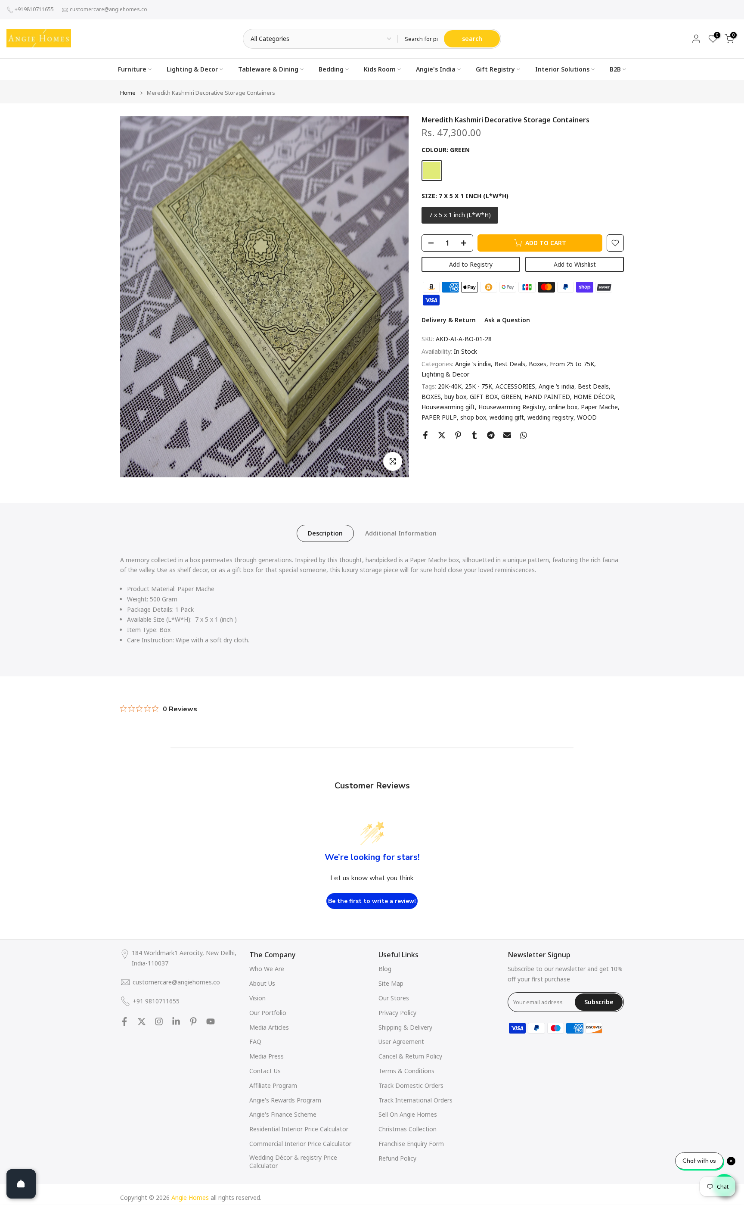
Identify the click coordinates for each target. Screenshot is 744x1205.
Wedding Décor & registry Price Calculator (293, 1161)
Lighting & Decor (192, 69)
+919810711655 (34, 9)
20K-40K (450, 387)
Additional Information (401, 533)
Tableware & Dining (268, 69)
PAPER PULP (439, 417)
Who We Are (266, 969)
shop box (473, 417)
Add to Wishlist (575, 264)
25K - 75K (478, 387)
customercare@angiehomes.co (108, 9)
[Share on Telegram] (491, 435)
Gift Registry (495, 69)
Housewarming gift (448, 407)
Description (325, 533)
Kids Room (380, 69)
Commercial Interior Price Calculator (300, 1144)
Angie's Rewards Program (285, 1100)
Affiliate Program (273, 1085)
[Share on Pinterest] (458, 435)
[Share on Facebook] (425, 435)
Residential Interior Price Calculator (298, 1129)
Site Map (390, 983)
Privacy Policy (397, 1013)
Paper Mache (599, 407)
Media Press (266, 1056)
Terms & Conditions (406, 1071)
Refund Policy (397, 1158)
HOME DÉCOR (594, 397)
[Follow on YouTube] (210, 1021)
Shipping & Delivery (405, 1027)
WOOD (587, 417)
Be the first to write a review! (372, 901)
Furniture (132, 69)
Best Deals (509, 364)
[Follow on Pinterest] (193, 1021)
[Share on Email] (507, 435)
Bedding (331, 69)
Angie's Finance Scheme (282, 1114)
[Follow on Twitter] (141, 1021)
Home (128, 93)
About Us (262, 983)
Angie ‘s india (473, 364)
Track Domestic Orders (410, 1085)
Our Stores (393, 998)
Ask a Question (507, 320)
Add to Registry (471, 264)
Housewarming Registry (511, 407)
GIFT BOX (484, 397)
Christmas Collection (407, 1129)
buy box (455, 397)
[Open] (21, 1184)
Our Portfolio (267, 1013)
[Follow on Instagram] (159, 1021)
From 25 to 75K (572, 364)
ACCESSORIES (515, 387)
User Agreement (401, 1041)
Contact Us (265, 1071)
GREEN (511, 397)
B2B (615, 69)
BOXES (431, 397)
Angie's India (436, 69)
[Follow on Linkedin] (176, 1021)
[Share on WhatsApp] (523, 435)
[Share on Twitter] (442, 435)
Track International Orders (415, 1100)
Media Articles (269, 1027)
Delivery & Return (449, 320)
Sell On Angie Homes (407, 1114)
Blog (384, 969)
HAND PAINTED (547, 397)
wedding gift (507, 417)
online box (563, 407)
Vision (257, 998)
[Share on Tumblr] (474, 435)
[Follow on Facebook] (124, 1021)
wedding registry (550, 417)
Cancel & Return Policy (410, 1056)
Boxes (537, 364)
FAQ (255, 1041)
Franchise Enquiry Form (411, 1144)
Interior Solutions (562, 69)
